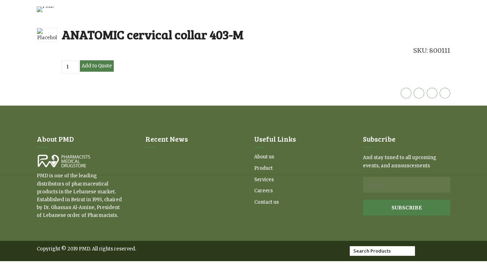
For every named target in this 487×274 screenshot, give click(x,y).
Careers (263, 191)
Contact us (266, 202)
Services (264, 180)
